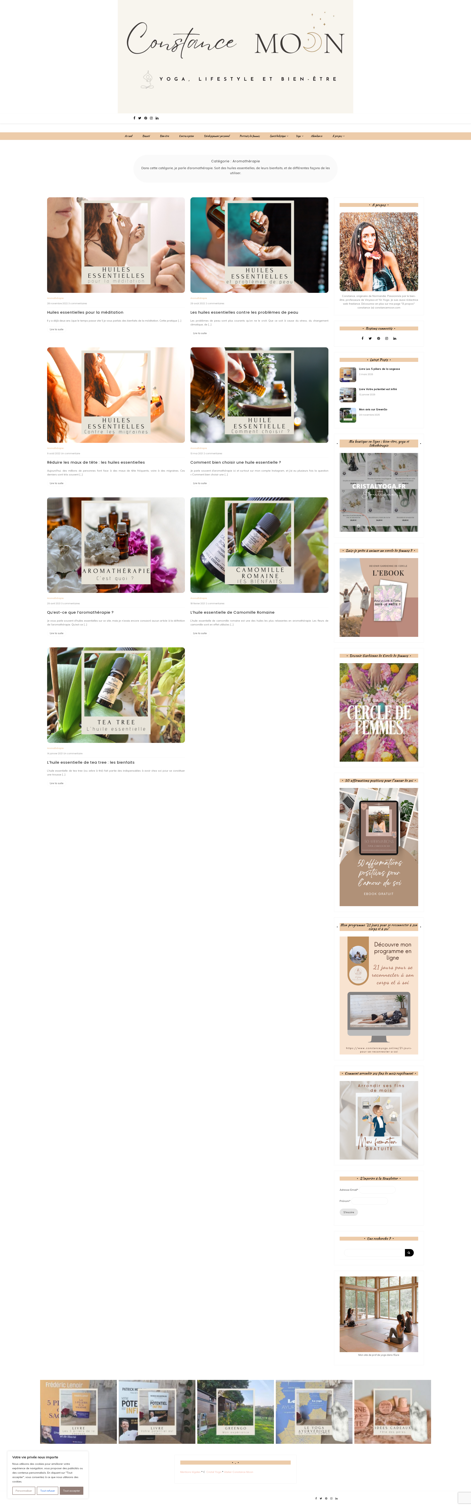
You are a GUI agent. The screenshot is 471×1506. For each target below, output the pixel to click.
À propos (337, 136)
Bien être (164, 136)
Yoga (298, 136)
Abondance (316, 136)
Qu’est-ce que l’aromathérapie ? (80, 612)
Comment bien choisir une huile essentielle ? (235, 462)
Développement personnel (216, 136)
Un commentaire (70, 453)
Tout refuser (47, 1490)
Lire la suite (56, 329)
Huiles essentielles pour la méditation (85, 312)
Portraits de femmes (250, 136)
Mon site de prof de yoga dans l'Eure (378, 1354)
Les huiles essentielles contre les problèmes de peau (244, 312)
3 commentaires (77, 303)
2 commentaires (215, 303)
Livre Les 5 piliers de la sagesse (379, 369)
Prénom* (345, 1201)
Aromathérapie (55, 298)
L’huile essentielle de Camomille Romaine (232, 612)
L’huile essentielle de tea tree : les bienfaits (91, 762)
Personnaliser (24, 1490)
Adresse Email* (349, 1189)
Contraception (186, 136)
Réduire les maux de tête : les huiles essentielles (96, 462)
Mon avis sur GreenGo (373, 409)
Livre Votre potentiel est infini (378, 389)
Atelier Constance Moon (238, 1472)
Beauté (146, 136)
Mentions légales (190, 1472)
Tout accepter (71, 1490)
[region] (47, 1475)
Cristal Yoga (213, 1472)
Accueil (128, 136)
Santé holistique (278, 136)
